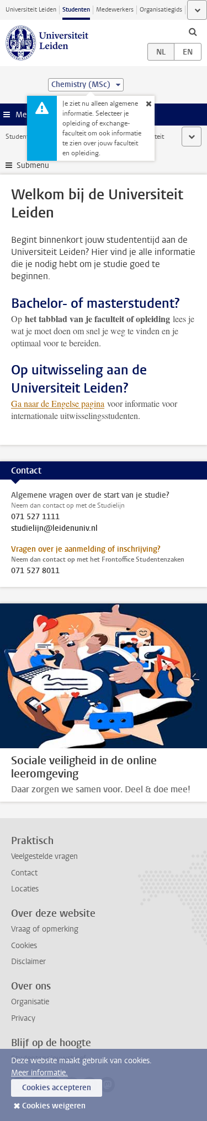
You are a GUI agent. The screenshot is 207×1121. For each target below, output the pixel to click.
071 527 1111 (35, 517)
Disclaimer (28, 961)
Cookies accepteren (56, 1087)
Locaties (25, 889)
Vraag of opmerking (44, 929)
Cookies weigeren (54, 1106)
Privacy (23, 1018)
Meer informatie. (39, 1073)
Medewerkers (115, 10)
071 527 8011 (35, 571)
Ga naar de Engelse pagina (57, 403)
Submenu (33, 165)
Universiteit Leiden (31, 10)
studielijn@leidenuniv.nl (54, 529)
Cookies (24, 945)
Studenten (76, 10)
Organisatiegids (161, 10)
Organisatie (30, 1002)
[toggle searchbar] (192, 31)
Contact (24, 873)
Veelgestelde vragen (44, 856)
